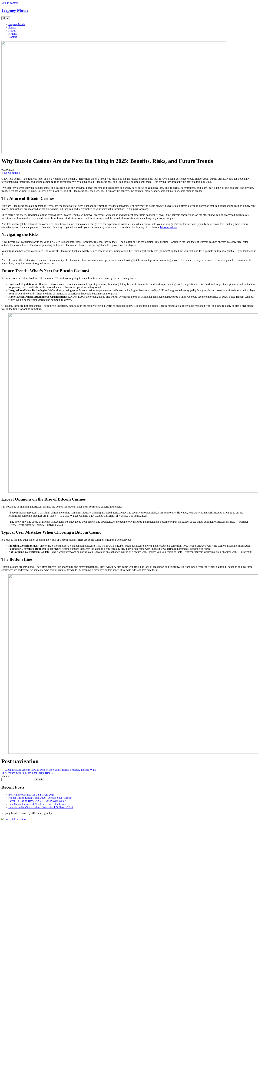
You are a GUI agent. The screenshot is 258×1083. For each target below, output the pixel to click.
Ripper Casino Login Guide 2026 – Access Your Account (40, 797)
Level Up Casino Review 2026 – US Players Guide (37, 800)
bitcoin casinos (168, 227)
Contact (12, 36)
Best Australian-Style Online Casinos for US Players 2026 (40, 807)
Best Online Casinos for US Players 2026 (31, 794)
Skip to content (9, 2)
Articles (12, 33)
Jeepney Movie (16, 24)
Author (12, 27)
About (11, 30)
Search (5, 776)
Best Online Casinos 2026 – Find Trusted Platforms (36, 804)
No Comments (12, 172)
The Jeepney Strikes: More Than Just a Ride (27, 772)
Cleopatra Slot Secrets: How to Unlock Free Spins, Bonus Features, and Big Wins (48, 769)
